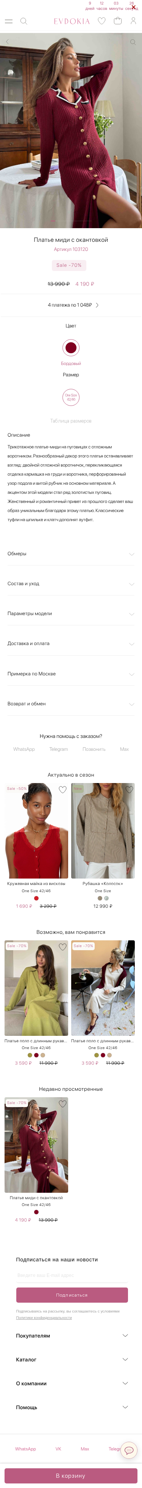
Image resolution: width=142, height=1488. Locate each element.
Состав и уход (23, 584)
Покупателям (33, 1336)
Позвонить (94, 749)
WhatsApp (24, 749)
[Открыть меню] (8, 21)
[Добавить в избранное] (10, 220)
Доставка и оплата (29, 644)
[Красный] (36, 898)
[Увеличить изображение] (133, 42)
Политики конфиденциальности (44, 1318)
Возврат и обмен (27, 704)
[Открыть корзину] (117, 20)
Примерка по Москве (32, 674)
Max (124, 749)
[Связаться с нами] (128, 1450)
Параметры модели (30, 614)
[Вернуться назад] (7, 41)
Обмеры (17, 554)
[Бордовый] (71, 347)
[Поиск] (23, 21)
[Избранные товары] (101, 21)
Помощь (26, 1408)
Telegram (59, 749)
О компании (31, 1384)
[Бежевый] (43, 1055)
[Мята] (106, 898)
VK (58, 1449)
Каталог (26, 1360)
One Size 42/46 (36, 891)
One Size (103, 891)
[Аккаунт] (133, 21)
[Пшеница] (100, 898)
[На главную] (63, 21)
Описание (19, 435)
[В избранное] (62, 789)
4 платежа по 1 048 (70, 305)
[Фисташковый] (30, 1055)
